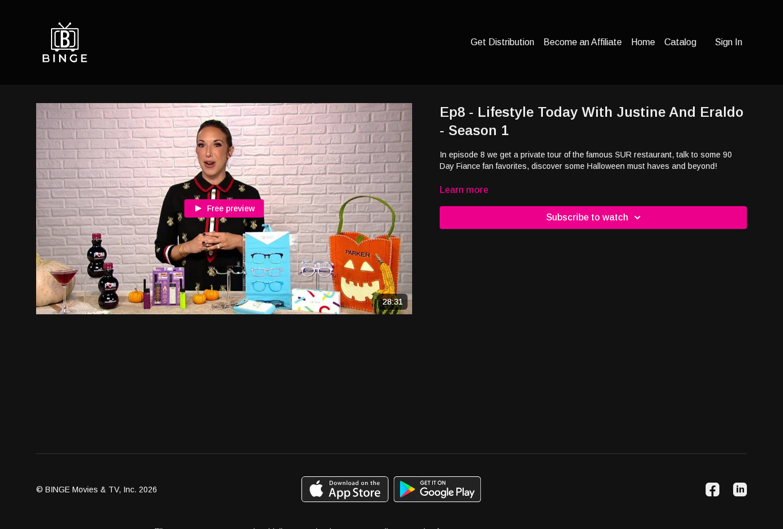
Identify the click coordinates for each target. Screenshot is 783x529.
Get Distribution (502, 42)
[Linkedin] (740, 489)
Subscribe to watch (587, 217)
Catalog (680, 42)
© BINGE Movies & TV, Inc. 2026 (96, 489)
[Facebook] (712, 489)
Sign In (728, 42)
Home (643, 42)
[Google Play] (437, 489)
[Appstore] (345, 489)
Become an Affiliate (582, 42)
